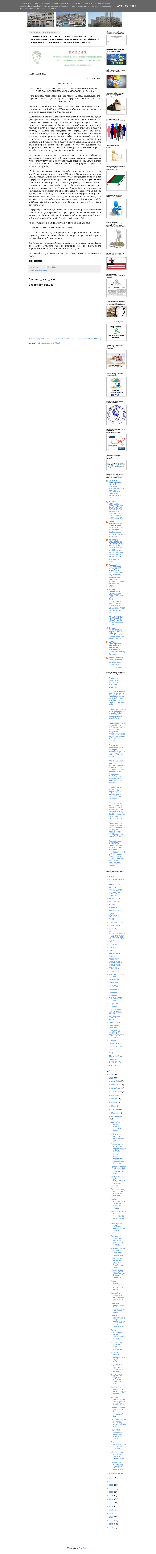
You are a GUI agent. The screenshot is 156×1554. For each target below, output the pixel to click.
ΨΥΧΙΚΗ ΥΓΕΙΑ (115, 1062)
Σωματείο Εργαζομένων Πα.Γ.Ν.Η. (115, 482)
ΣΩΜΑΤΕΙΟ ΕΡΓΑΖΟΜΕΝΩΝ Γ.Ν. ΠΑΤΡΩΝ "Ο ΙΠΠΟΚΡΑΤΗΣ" (116, 543)
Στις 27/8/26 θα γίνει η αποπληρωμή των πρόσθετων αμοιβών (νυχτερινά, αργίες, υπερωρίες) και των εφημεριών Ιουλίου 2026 (117, 698)
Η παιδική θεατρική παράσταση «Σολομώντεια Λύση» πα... (117, 1158)
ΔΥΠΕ (111, 941)
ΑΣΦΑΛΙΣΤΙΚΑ (115, 911)
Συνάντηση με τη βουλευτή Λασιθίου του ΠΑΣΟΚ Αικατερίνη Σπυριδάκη (116, 682)
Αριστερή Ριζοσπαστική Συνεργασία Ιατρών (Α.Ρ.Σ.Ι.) (115, 567)
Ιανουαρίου (116, 1473)
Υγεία (111, 1053)
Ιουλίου (114, 1099)
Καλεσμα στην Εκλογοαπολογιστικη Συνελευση (117, 651)
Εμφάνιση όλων (121, 667)
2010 (111, 1528)
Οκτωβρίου (116, 1088)
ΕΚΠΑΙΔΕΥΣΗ (115, 954)
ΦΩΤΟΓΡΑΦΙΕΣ (115, 1056)
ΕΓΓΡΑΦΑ (113, 944)
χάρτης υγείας (114, 1059)
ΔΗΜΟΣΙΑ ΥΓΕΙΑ (116, 922)
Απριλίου (115, 1109)
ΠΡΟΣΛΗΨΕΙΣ (115, 1022)
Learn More (122, 6)
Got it (133, 6)
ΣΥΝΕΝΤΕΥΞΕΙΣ (116, 1047)
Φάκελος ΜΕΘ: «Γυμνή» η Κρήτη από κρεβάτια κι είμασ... (117, 1379)
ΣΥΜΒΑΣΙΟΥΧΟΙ (49, 270)
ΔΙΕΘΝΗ (112, 928)
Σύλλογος (113, 1040)
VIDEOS (112, 1065)
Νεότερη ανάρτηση (36, 339)
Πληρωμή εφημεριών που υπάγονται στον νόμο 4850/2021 (117, 636)
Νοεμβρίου (116, 1085)
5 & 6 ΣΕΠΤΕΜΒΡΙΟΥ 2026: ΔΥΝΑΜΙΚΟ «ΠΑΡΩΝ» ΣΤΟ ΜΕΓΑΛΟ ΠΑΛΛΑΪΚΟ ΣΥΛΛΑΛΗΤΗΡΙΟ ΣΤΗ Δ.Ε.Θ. (117, 606)
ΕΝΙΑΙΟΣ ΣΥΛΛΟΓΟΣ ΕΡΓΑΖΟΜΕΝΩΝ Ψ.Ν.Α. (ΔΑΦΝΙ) (116, 504)
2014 (111, 1513)
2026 (111, 1074)
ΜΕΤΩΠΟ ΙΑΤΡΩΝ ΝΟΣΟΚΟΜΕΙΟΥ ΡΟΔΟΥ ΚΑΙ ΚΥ (116, 618)
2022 (111, 1485)
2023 (111, 1481)
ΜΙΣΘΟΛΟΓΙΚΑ (115, 980)
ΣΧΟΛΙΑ (112, 1050)
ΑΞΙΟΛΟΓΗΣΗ (114, 901)
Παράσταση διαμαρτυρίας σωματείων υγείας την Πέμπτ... (117, 1434)
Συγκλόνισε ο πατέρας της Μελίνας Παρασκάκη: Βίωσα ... (117, 1126)
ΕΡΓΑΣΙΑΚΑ (114, 968)
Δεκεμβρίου (116, 1081)
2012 (111, 1521)
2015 (111, 1510)
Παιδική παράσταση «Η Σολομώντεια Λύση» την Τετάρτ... (118, 1203)
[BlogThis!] (48, 267)
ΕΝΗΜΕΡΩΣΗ (115, 965)
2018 (111, 1499)
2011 (111, 1524)
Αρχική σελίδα (63, 339)
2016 (111, 1506)
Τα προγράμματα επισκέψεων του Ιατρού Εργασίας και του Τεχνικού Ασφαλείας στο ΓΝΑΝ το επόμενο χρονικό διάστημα (117, 829)
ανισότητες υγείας (116, 898)
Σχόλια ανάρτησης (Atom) (49, 343)
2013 (111, 1517)
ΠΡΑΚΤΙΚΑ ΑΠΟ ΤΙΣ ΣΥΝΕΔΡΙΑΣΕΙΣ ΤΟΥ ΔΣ (117, 1012)
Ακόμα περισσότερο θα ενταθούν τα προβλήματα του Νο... (118, 1285)
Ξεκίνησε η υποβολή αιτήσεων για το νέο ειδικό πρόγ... (118, 1357)
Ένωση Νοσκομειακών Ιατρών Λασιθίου (116, 630)
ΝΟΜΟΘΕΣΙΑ (114, 986)
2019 (111, 1496)
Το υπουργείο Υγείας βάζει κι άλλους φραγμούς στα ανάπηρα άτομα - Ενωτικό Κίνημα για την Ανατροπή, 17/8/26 (116, 579)
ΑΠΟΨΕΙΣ (113, 908)
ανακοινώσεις (114, 885)
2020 (111, 1492)
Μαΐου (114, 1106)
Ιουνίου (114, 1102)
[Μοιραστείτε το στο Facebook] (53, 267)
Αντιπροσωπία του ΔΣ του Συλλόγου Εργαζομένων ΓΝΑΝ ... (117, 1263)
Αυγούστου (116, 1095)
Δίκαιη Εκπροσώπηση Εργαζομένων (116, 523)
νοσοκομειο (113, 992)
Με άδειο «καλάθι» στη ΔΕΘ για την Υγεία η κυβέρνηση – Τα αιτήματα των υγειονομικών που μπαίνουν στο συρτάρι (117, 554)
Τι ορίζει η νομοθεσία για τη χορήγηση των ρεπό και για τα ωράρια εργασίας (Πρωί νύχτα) (117, 714)
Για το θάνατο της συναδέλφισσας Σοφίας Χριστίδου (115, 662)
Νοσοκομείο (114, 995)
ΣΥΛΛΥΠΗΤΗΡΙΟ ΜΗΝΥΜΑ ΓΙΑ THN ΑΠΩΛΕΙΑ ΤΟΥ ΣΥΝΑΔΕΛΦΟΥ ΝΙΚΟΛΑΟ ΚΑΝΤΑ (116, 513)
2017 (111, 1503)
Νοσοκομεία (114, 989)
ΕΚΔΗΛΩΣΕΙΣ (114, 947)
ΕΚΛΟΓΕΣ (113, 950)
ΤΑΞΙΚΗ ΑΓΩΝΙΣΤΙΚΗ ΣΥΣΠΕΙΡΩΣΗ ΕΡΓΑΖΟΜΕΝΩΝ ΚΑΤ (116, 593)
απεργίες (112, 905)
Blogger (86, 1548)
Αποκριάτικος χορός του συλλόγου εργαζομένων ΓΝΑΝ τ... (117, 1240)
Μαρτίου (115, 1113)
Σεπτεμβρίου (116, 1092)
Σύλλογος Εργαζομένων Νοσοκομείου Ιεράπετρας (115, 644)
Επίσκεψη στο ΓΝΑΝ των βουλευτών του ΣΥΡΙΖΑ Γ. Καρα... (118, 1228)
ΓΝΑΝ (111, 919)
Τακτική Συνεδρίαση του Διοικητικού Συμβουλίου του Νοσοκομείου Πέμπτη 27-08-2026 (117, 531)
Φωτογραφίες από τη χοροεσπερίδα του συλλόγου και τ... (118, 1216)
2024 (111, 1478)
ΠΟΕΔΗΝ (38, 270)
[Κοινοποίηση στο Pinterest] (55, 267)
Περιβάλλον (113, 1004)
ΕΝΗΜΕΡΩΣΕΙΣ (115, 962)
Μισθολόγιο (113, 983)
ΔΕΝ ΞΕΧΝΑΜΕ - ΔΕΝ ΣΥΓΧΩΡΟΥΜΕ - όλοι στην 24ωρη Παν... (118, 1181)
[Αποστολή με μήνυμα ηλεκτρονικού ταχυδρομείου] (46, 267)
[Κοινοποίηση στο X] (51, 267)
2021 (111, 1489)
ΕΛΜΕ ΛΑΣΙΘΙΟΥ (116, 658)
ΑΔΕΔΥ (112, 876)
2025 (111, 1078)
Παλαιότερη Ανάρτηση (92, 339)
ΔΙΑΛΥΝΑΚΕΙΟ (115, 925)
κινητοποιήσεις (115, 971)
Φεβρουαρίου (116, 1117)
